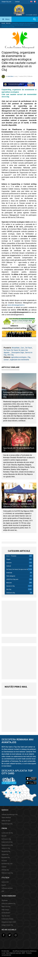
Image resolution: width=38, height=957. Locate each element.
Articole (8, 23)
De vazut (4, 860)
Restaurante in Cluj (7, 845)
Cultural (8, 566)
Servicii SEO (5, 882)
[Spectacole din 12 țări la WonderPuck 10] (19, 440)
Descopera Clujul (18, 353)
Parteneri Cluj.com (7, 863)
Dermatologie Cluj (7, 824)
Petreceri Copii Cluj (7, 873)
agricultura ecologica (18, 357)
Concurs (8, 562)
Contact (17, 1)
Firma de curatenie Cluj (8, 903)
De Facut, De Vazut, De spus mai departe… (19, 569)
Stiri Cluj (10, 355)
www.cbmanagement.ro (16, 305)
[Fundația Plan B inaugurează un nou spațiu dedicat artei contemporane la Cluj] (19, 386)
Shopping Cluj (6, 851)
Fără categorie (10, 576)
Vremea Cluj (5, 870)
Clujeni (8, 559)
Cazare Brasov (6, 912)
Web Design (5, 909)
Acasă (3, 23)
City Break (5, 900)
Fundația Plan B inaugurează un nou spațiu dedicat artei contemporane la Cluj (18, 394)
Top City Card (6, 916)
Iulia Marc (11, 76)
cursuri (6, 360)
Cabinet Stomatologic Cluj (9, 814)
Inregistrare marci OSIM (9, 922)
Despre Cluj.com (6, 1)
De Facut (28, 348)
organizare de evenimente (19, 360)
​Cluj (29, 357)
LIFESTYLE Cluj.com (12, 579)
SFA (3, 891)
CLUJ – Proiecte (11, 556)
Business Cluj (6, 857)
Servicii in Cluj (10, 586)
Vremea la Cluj (10, 592)
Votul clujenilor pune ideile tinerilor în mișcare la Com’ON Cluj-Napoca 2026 (18, 505)
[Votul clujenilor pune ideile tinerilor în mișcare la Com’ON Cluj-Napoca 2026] (19, 496)
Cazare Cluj (5, 854)
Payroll (4, 885)
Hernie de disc (6, 820)
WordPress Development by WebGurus (24, 951)
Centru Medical (6, 817)
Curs (22, 348)
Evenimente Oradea (7, 919)
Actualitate (16, 348)
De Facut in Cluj (6, 839)
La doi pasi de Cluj (7, 833)
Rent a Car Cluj (6, 906)
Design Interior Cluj (7, 925)
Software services (7, 888)
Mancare (9, 582)
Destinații (9, 572)
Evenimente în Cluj (7, 842)
